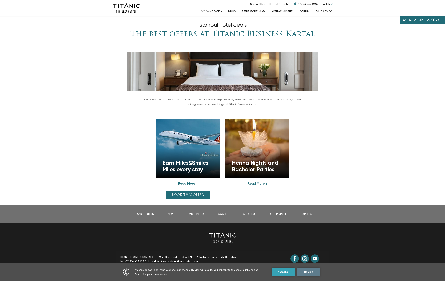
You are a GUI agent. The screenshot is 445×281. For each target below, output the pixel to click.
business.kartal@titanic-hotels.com (177, 261)
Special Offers (257, 4)
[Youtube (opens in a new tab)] (315, 258)
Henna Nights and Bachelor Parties (255, 166)
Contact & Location (279, 4)
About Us (249, 214)
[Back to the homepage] (222, 237)
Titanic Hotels (143, 214)
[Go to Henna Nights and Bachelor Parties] (257, 148)
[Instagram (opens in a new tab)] (305, 258)
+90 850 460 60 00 (308, 4)
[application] (222, 272)
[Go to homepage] (126, 7)
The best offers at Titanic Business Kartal (222, 34)
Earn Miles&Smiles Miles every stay (185, 166)
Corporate (278, 214)
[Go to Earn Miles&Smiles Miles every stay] (188, 148)
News (171, 214)
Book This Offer (188, 195)
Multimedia (196, 214)
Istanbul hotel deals (222, 25)
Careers (306, 214)
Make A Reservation (422, 20)
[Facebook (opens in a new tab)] (294, 258)
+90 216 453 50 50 (135, 261)
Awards (223, 214)
